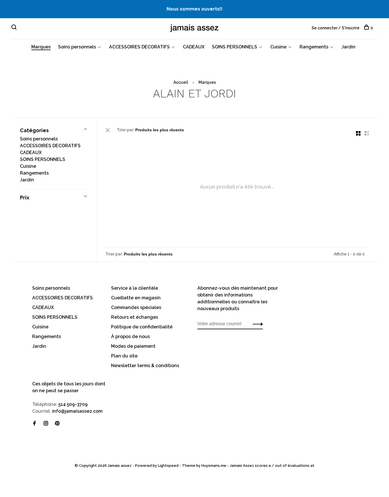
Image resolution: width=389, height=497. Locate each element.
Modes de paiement (133, 346)
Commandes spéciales (136, 307)
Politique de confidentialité (142, 327)
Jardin (348, 47)
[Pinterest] (57, 423)
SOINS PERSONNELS (234, 47)
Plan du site (124, 356)
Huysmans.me (214, 465)
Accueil (180, 82)
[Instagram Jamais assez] (46, 423)
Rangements (314, 47)
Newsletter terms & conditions (145, 365)
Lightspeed (168, 465)
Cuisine (278, 47)
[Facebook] (34, 423)
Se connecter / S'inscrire (335, 28)
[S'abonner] (256, 324)
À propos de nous (130, 336)
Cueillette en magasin (136, 297)
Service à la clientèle (134, 288)
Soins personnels (77, 47)
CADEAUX (193, 47)
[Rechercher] (14, 28)
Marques (41, 47)
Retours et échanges (134, 317)
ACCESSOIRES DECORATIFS (139, 47)
